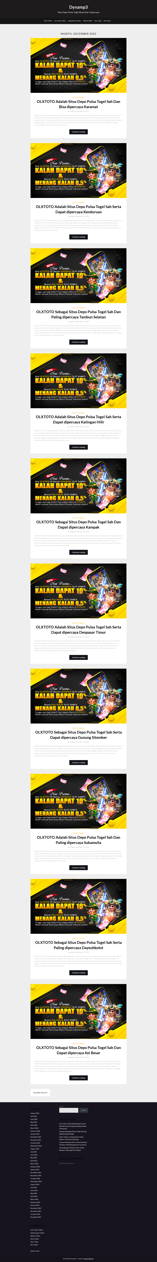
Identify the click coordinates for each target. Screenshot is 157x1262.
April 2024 (33, 1196)
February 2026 (35, 1131)
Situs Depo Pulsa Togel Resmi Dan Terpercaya (78, 12)
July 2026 (33, 1116)
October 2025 (35, 1143)
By (71, 111)
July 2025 (33, 1152)
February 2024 (35, 1202)
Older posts (40, 1093)
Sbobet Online (87, 21)
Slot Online (107, 21)
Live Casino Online (60, 21)
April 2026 (33, 1125)
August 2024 (34, 1184)
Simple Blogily (89, 1259)
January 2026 (34, 1134)
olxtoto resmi (34, 1251)
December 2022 (35, 1217)
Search (61, 1106)
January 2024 (34, 1205)
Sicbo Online (48, 21)
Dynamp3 (78, 7)
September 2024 (36, 1181)
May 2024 (33, 1193)
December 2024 (35, 1172)
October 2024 (35, 1178)
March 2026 (34, 1128)
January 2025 (34, 1169)
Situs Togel (98, 21)
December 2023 (35, 1208)
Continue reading (78, 132)
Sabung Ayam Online (74, 21)
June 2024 (33, 1190)
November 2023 (35, 1211)
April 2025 (33, 1161)
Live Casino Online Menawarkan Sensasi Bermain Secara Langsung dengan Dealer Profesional (72, 1126)
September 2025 (36, 1146)
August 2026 (34, 1113)
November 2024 (35, 1175)
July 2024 (33, 1187)
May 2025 (33, 1158)
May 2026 (33, 1122)
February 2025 (35, 1167)
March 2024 (34, 1199)
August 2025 (34, 1149)
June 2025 (33, 1155)
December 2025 (35, 1137)
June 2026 (33, 1119)
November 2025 (35, 1140)
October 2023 (35, 1214)
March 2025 (34, 1164)
